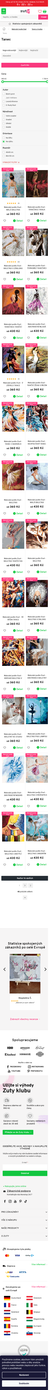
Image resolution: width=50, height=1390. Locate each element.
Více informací (36, 1253)
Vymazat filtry (10, 162)
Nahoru (24, 882)
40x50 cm (9, 152)
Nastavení (24, 1375)
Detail (18, 219)
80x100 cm (10, 156)
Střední (8, 123)
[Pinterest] (20, 1190)
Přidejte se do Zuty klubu (17, 1121)
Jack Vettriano (11, 98)
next (42, 954)
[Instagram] (10, 1190)
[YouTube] (15, 1190)
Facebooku (25, 1052)
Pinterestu (26, 1061)
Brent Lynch (10, 94)
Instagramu (16, 1056)
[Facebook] (4, 1190)
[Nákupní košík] (44, 11)
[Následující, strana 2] (24, 870)
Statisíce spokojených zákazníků (26, 24)
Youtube (37, 1056)
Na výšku (9, 141)
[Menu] (3, 11)
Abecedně (7, 56)
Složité (8, 127)
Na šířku (9, 138)
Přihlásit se (24, 1163)
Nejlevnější (23, 50)
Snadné (9, 120)
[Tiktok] (25, 1190)
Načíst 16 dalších (24, 863)
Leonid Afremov (12, 101)
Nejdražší (34, 50)
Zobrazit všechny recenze (23, 1004)
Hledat (41, 17)
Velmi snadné (11, 116)
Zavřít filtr (24, 65)
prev (5, 954)
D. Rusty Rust (11, 105)
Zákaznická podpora (19, 1180)
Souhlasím (24, 1383)
